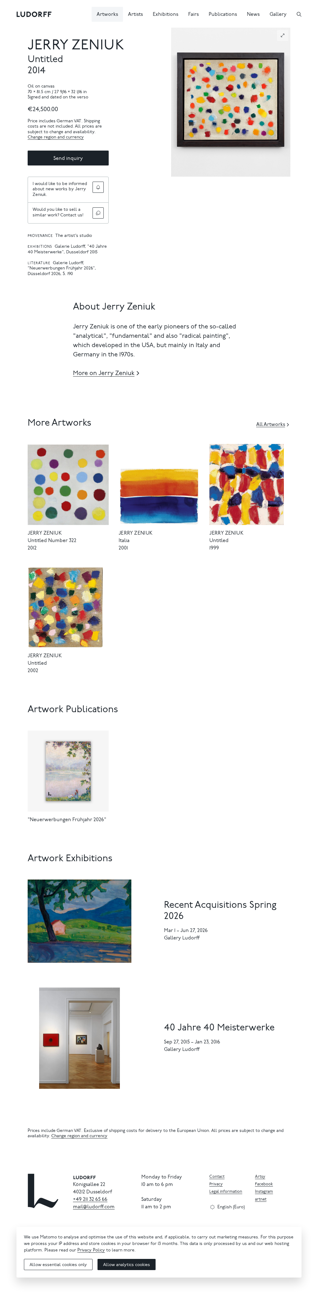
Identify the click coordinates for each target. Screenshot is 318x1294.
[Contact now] (98, 213)
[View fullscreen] (282, 35)
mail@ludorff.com (94, 1207)
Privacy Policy (91, 1250)
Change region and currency (56, 137)
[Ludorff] (34, 14)
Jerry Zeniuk (76, 46)
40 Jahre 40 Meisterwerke (219, 1028)
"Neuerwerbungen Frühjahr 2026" (67, 819)
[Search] (299, 14)
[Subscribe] (98, 187)
